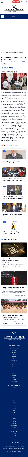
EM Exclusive (14, 387)
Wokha (14, 379)
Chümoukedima (14, 348)
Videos (14, 421)
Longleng (14, 356)
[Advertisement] (14, 35)
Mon (14, 362)
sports (11, 448)
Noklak (14, 366)
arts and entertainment (14, 451)
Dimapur (14, 350)
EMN (24, 61)
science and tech (19, 448)
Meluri (14, 358)
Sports (14, 427)
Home (2, 50)
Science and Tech (14, 425)
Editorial (14, 408)
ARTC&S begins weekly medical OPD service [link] (12, 52)
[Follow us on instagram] (24, 1)
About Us (14, 433)
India (14, 402)
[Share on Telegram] (5, 68)
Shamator (14, 373)
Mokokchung (14, 360)
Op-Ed (14, 413)
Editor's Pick (14, 392)
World (14, 400)
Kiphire (14, 352)
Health (14, 394)
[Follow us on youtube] (26, 1)
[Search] (25, 16)
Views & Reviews (14, 410)
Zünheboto (14, 381)
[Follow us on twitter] (23, 1)
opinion (5, 448)
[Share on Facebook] (12, 68)
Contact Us (14, 436)
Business (14, 423)
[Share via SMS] (10, 68)
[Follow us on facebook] (21, 1)
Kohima (14, 354)
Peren (14, 369)
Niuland (14, 364)
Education (14, 389)
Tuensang (14, 377)
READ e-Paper (16, 1)
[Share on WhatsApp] (7, 68)
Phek (14, 371)
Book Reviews (14, 415)
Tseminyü (14, 375)
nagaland (11, 446)
